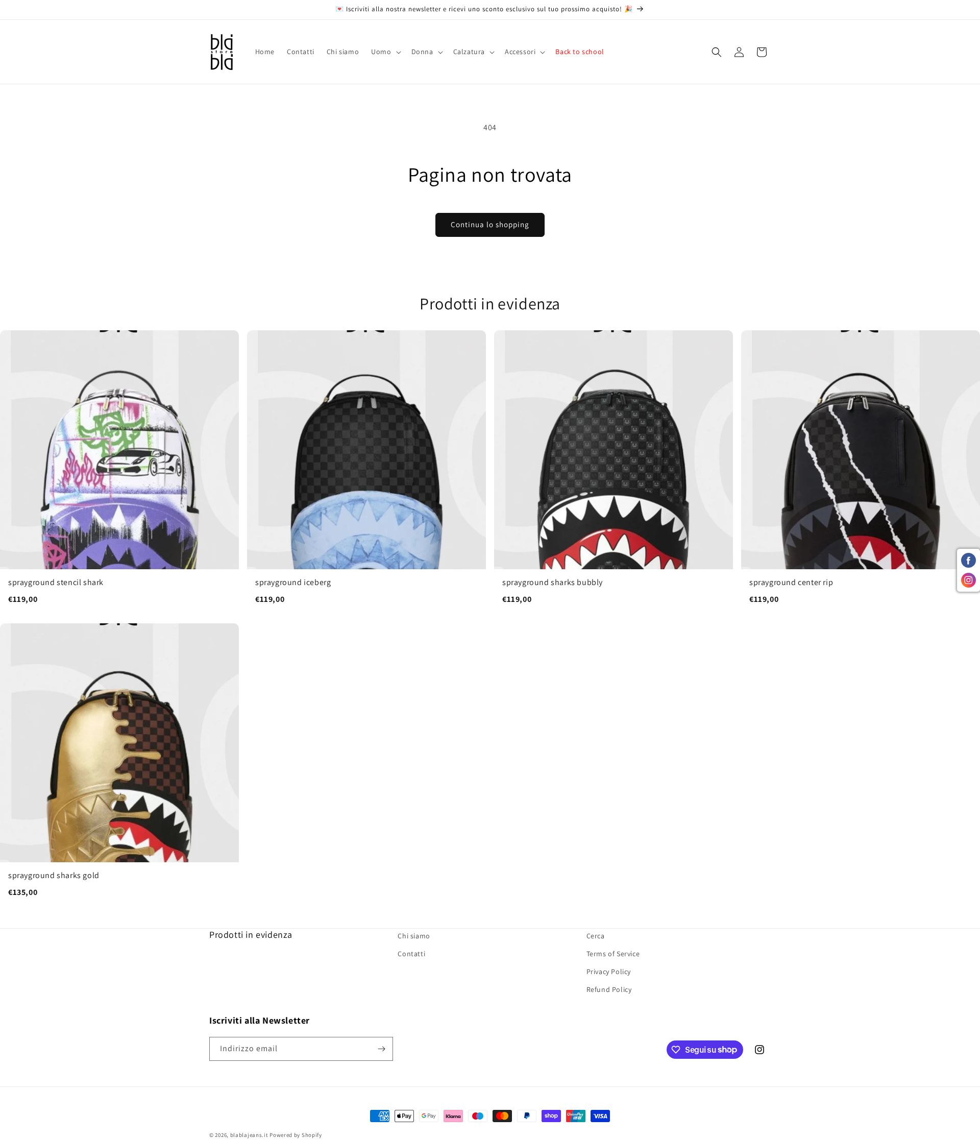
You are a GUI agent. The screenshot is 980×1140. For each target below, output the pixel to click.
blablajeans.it (249, 1134)
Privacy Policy (608, 972)
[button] (385, 51)
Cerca (595, 935)
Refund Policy (609, 990)
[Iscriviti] (381, 1049)
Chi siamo (414, 935)
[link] (119, 472)
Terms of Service (613, 954)
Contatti (411, 954)
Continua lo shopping (490, 224)
